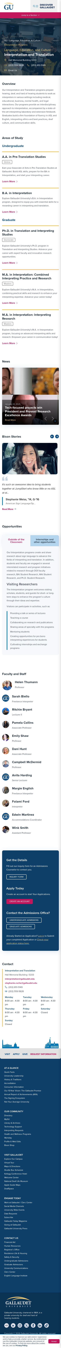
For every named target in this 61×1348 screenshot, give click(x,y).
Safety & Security (11, 1257)
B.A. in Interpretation (17, 193)
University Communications (16, 1268)
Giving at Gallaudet (12, 1224)
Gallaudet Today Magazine (15, 1221)
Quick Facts (9, 1072)
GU (5, 40)
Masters (7, 283)
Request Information (43, 1054)
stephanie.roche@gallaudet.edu (21, 983)
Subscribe (8, 1217)
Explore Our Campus (13, 1158)
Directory (8, 1115)
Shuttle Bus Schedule (13, 1170)
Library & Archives (12, 1122)
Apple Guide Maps (12, 1184)
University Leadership (13, 1075)
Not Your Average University (16, 1101)
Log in (41, 936)
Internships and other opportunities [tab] (44, 541)
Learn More (9, 181)
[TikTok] (46, 1325)
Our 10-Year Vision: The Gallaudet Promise (22, 1090)
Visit (7, 1054)
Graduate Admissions (21, 926)
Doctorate (9, 240)
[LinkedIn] (40, 1325)
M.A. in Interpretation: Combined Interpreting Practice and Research (26, 276)
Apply (16, 1054)
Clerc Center (9, 1271)
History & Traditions (12, 1079)
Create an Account (20, 901)
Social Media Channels (14, 1206)
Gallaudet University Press (15, 1228)
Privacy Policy (21, 1345)
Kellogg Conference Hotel (15, 1173)
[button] (29, 477)
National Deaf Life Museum (16, 1181)
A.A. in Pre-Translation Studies (24, 156)
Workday (8, 1137)
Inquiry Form (16, 876)
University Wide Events (14, 1209)
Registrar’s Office (11, 1249)
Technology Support (13, 1126)
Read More (10, 420)
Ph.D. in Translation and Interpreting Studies (28, 232)
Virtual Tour (9, 1162)
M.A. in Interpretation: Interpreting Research (26, 316)
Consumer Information (14, 1086)
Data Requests (10, 1213)
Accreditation (10, 1083)
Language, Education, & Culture (25, 40)
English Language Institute (15, 1275)
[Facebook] (33, 1325)
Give (25, 1054)
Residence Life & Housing (15, 1253)
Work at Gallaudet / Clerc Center (18, 1202)
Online (7, 162)
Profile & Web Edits (12, 1141)
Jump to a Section (29, 15)
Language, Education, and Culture (27, 50)
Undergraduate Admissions (24, 920)
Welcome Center (11, 1177)
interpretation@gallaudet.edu (20, 979)
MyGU (7, 1119)
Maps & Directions (12, 1166)
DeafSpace (9, 1188)
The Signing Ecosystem (14, 1098)
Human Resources (12, 1245)
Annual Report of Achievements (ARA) (20, 1094)
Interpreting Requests (13, 1130)
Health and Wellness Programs (17, 1134)
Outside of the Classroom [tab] (16, 541)
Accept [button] (54, 1341)
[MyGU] (6, 1325)
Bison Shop (9, 1145)
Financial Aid (9, 1242)
